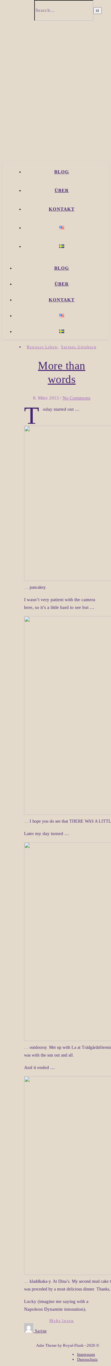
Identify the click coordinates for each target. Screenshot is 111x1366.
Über (62, 190)
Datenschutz (87, 1359)
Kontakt (62, 209)
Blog (61, 171)
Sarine (41, 1331)
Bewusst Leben (42, 347)
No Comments (76, 397)
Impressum (86, 1354)
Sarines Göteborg (79, 347)
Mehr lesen (61, 1320)
